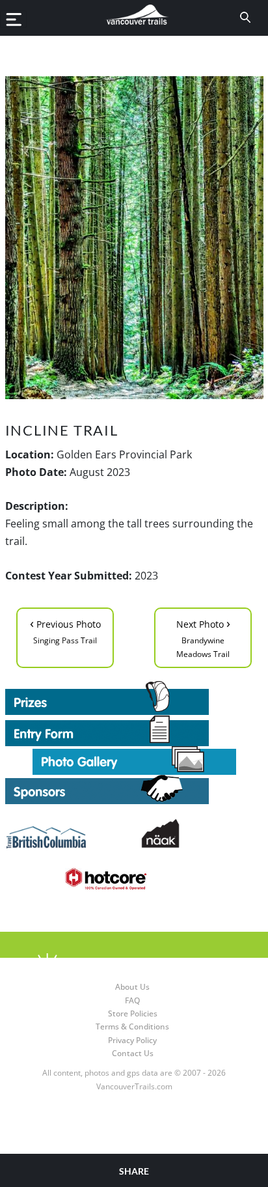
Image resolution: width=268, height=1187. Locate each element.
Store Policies (132, 1013)
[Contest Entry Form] (134, 730)
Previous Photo (65, 630)
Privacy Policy (132, 1040)
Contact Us (133, 1053)
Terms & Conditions (132, 1026)
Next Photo (203, 637)
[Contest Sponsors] (134, 789)
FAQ (132, 1000)
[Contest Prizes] (134, 698)
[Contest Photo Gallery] (134, 759)
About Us (132, 986)
